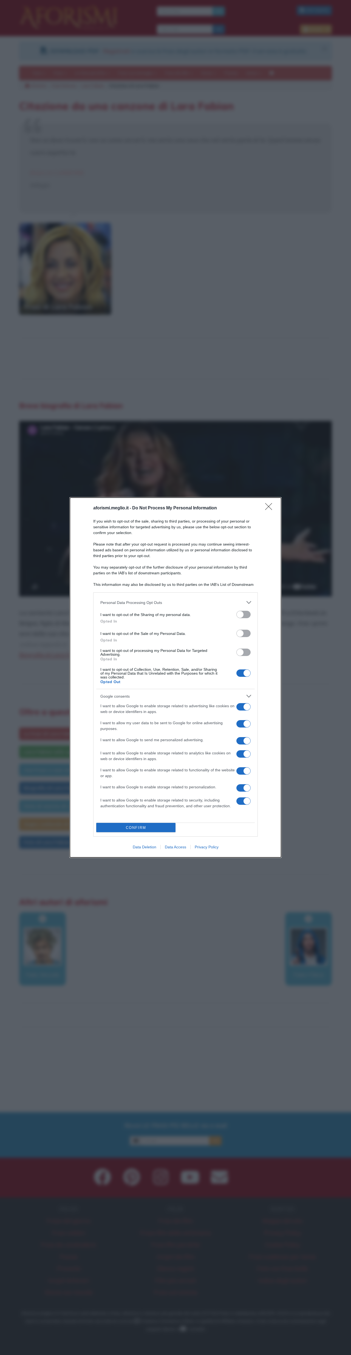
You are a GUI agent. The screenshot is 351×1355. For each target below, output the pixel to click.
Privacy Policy (207, 847)
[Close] (270, 508)
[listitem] (175, 602)
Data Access (175, 847)
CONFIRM (136, 828)
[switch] (243, 614)
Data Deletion (144, 847)
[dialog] (175, 677)
